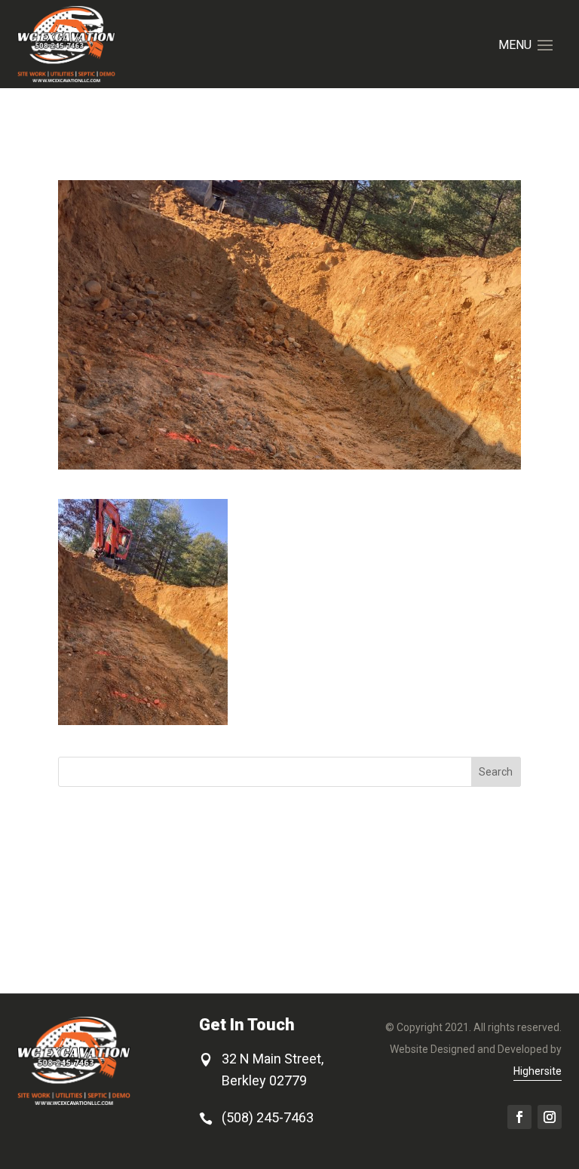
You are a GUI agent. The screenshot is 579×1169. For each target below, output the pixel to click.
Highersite (537, 1071)
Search (496, 772)
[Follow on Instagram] (550, 1117)
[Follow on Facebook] (519, 1117)
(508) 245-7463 (268, 1117)
